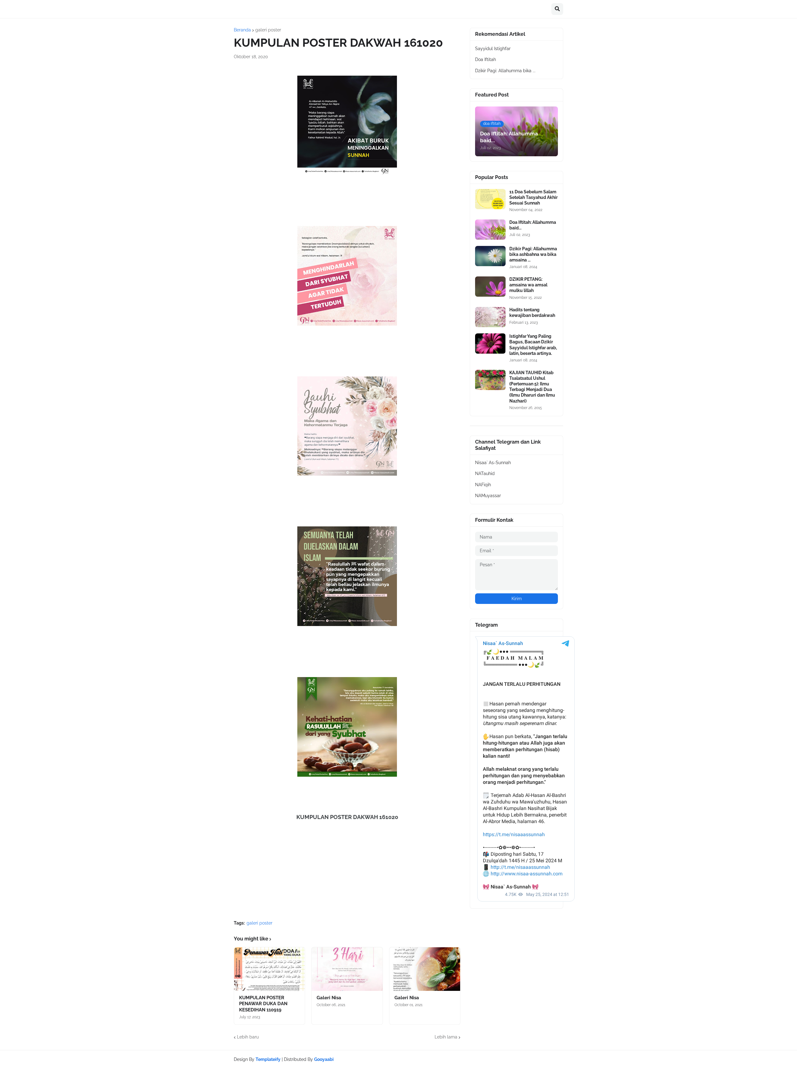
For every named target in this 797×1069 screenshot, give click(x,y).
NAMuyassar (488, 495)
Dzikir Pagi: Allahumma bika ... (505, 70)
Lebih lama (446, 1036)
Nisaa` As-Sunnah (493, 462)
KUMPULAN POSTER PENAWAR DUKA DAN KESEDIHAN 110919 (263, 1004)
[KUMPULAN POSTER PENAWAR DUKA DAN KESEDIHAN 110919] (269, 969)
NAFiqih (483, 484)
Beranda (242, 30)
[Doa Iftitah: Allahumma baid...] (490, 229)
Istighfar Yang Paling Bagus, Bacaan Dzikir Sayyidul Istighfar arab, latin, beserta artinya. (533, 345)
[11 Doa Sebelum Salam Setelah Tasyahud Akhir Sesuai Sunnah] (490, 199)
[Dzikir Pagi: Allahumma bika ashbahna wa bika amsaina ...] (490, 256)
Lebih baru (248, 1036)
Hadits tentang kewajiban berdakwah (532, 312)
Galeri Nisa (329, 998)
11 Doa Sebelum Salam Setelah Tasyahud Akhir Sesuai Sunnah (533, 197)
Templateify (268, 1059)
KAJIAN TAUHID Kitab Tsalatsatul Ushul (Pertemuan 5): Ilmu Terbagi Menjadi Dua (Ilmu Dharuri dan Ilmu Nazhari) (532, 386)
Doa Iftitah (485, 59)
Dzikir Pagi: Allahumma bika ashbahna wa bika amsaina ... (533, 254)
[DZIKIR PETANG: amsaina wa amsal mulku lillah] (490, 286)
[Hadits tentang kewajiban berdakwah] (490, 317)
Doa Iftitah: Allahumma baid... (532, 225)
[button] (557, 9)
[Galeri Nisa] (347, 969)
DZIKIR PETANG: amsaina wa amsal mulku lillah (528, 285)
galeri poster (268, 30)
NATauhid (485, 473)
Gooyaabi (324, 1059)
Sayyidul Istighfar (493, 48)
